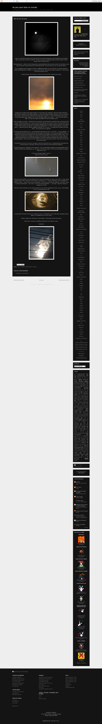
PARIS (81, 428)
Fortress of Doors (80, 515)
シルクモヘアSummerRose (81, 501)
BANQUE (79, 377)
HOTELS (86, 406)
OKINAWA (83, 426)
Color (81, 123)
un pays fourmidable (80, 524)
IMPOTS (82, 407)
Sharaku (81, 308)
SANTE (75, 440)
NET (84, 424)
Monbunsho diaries (42, 698)
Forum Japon (15, 703)
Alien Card (81, 272)
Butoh (81, 299)
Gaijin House (81, 259)
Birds (81, 135)
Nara (81, 196)
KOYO (87, 415)
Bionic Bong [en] (15, 693)
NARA (84, 422)
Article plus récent (19, 280)
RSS (81, 117)
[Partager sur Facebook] (22, 264)
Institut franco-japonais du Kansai (45, 683)
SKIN (81, 444)
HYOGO (77, 407)
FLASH (75, 397)
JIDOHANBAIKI (77, 413)
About (81, 114)
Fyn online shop (79, 500)
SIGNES (76, 444)
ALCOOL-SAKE (77, 373)
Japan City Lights (81, 129)
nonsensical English (81, 51)
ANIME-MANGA (81, 374)
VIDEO (76, 452)
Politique (81, 285)
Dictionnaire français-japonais (18, 683)
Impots (81, 279)
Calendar (81, 316)
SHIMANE (83, 442)
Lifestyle (81, 223)
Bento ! (81, 167)
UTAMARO (84, 451)
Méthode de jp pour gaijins (17, 684)
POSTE (84, 436)
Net (81, 323)
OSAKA (76, 427)
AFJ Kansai (41, 687)
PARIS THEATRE (79, 430)
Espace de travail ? (78, 76)
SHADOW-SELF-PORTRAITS (80, 441)
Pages (81, 151)
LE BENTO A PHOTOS (83, 62)
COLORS (22, 266)
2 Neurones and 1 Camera (82, 511)
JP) (85, 593)
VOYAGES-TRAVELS (79, 454)
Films (81, 301)
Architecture (81, 297)
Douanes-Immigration (81, 277)
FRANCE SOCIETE (78, 401)
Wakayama (81, 192)
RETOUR (85, 438)
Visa (81, 290)
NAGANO (84, 421)
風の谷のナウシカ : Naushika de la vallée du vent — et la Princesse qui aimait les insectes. (81, 101)
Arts (81, 294)
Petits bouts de (81, 219)
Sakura (81, 139)
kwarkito (78, 482)
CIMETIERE (85, 386)
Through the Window (78, 83)
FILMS (77, 396)
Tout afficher (86, 527)
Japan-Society (81, 177)
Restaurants (81, 242)
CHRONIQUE (77, 386)
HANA (75, 406)
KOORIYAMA (81, 415)
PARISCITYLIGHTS (77, 432)
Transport (81, 268)
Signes (81, 334)
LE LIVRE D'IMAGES (83, 64)
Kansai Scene (41, 684)
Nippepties (81, 216)
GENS (85, 402)
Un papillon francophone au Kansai (45, 688)
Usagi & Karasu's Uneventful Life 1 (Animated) (81, 616)
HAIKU (82, 405)
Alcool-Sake (81, 227)
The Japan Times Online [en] (18, 691)
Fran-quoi (81, 336)
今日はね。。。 (36, 266)
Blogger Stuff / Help (81, 321)
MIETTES (80, 420)
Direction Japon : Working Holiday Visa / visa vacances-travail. (80, 96)
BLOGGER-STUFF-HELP (79, 383)
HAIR (86, 405)
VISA (84, 452)
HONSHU (81, 406)
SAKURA (83, 439)
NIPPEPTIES (84, 425)
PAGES (75, 428)
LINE (85, 418)
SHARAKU (76, 442)
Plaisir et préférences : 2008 (71, 677)
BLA (19, 266)
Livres (81, 233)
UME (81, 449)
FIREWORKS (83, 396)
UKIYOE (76, 449)
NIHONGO (76, 425)
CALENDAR (83, 385)
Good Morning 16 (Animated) (81, 544)
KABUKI (86, 413)
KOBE (75, 415)
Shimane (81, 190)
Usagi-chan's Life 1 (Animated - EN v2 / (80, 593)
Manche (77, 512)
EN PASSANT (28, 266)
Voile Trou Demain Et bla (79, 85)
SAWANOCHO (83, 440)
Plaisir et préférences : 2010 (71, 680)
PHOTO (83, 433)
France (81, 205)
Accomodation (81, 257)
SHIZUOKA (84, 443)
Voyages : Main (81, 184)
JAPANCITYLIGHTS (78, 411)
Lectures (81, 237)
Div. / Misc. (81, 164)
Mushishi (76, 92)
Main (81, 133)
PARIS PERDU (83, 429)
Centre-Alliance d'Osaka (43, 681)
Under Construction (81, 160)
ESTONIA (79, 394)
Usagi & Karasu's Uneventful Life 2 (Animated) (81, 627)
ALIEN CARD (85, 373)
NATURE (76, 424)
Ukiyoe (81, 310)
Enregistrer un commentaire (22, 273)
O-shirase (81, 331)
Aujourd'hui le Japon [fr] (16, 694)
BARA (85, 377)
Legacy (77, 488)
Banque (81, 274)
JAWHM (81, 283)
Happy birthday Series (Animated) (81, 581)
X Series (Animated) (81, 660)
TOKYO (85, 447)
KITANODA (84, 414)
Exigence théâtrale (79, 497)
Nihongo (81, 327)
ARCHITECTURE (78, 376)
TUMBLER (86, 66)
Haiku (81, 303)
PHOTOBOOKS (77, 434)
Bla (81, 169)
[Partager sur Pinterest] (23, 264)
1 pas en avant (79, 496)
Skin (81, 155)
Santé (81, 287)
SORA (85, 444)
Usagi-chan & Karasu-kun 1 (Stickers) (81, 638)
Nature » (81, 131)
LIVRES (76, 419)
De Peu (81, 111)
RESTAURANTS (77, 438)
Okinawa (81, 201)
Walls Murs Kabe (81, 162)
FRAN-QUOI (79, 399)
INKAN (87, 407)
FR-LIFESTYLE (85, 398)
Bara (81, 142)
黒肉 (81, 214)
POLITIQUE (85, 435)
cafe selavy (78, 487)
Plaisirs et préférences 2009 (81, 344)
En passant (81, 180)
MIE (75, 420)
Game (81, 253)
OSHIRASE (83, 427)
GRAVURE (83, 404)
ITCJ (40, 697)
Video (81, 318)
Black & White (81, 121)
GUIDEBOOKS (77, 405)
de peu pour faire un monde (24, 7)
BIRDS (85, 378)
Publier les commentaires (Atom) (44, 284)
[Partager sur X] (20, 264)
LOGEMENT (84, 419)
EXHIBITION (85, 394)
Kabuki (81, 305)
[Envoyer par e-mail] (17, 264)
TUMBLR (85, 448)
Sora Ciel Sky (81, 157)
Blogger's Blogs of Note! (81, 45)
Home (81, 112)
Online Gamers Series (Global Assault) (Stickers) (81, 650)
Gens (81, 127)
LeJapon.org (14, 700)
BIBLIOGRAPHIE (77, 378)
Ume (81, 137)
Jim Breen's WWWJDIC (17, 677)
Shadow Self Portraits (81, 153)
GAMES (80, 402)
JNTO (40, 695)
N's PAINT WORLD (84, 65)
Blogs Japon (81, 325)
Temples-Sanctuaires (81, 208)
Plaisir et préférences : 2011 (71, 681)
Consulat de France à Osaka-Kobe (45, 677)
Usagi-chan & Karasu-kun (81, 338)
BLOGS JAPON (77, 384)
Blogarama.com (15, 705)
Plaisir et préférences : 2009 (71, 678)
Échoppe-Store (81, 248)
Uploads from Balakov (81, 520)
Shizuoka (78, 525)
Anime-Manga (81, 251)
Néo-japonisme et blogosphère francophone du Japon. (81, 90)
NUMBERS (76, 426)
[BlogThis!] (19, 264)
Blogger (57, 720)
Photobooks (81, 235)
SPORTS (76, 445)
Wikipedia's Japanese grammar (18, 678)
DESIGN (85, 389)
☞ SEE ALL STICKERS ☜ (81, 663)
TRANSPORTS (77, 448)
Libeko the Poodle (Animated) (81, 556)
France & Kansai (81, 264)
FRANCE (86, 399)
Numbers (81, 149)
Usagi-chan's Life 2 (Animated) (81, 603)
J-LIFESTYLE (80, 408)
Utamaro (81, 312)
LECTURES (76, 418)
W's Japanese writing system (18, 680)
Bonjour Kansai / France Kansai (45, 678)
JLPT (83, 413)
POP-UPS (79, 436)
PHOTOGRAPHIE (77, 435)
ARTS (87, 376)
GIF (75, 404)
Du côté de (81, 186)
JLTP (81, 329)
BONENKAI (85, 384)
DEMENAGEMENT (77, 389)
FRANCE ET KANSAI (81, 400)
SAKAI (75, 439)
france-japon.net (15, 701)
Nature (81, 246)
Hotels (81, 261)
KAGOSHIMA (78, 414)
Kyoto (81, 199)
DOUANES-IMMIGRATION (79, 390)
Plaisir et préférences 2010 (81, 347)
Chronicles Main (81, 212)
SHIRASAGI (76, 443)
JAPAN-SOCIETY (78, 410)
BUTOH (75, 385)
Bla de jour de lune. (20, 19)
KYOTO (78, 416)
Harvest (77, 521)
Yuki (81, 146)
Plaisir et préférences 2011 (81, 349)
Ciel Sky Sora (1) (78, 78)
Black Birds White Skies (81, 358)
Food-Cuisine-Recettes (81, 229)
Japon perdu (81, 240)
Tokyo (81, 203)
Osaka (81, 194)
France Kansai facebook (43, 680)
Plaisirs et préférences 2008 (81, 342)
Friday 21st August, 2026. (81, 493)
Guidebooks (81, 266)
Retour (81, 221)
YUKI (84, 457)
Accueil (41, 280)
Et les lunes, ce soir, (78, 87)
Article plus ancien (64, 280)
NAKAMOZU (76, 422)
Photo (81, 119)
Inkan (81, 281)
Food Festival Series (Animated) (81, 568)
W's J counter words (16, 681)
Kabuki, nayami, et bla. (79, 80)
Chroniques (81, 210)
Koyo (81, 144)
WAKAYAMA (77, 455)
